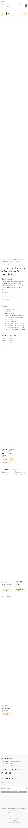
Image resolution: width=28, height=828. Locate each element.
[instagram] (3, 773)
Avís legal (14, 814)
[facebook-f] (10, 773)
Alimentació (8, 259)
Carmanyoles (5, 264)
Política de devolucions (14, 812)
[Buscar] (24, 13)
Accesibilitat (14, 820)
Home (3, 259)
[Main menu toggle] (2, 14)
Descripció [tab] (4, 306)
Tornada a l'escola (6, 299)
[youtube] (7, 773)
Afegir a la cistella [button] (5, 461)
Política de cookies (14, 816)
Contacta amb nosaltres (14, 822)
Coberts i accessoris (17, 259)
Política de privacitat (14, 818)
